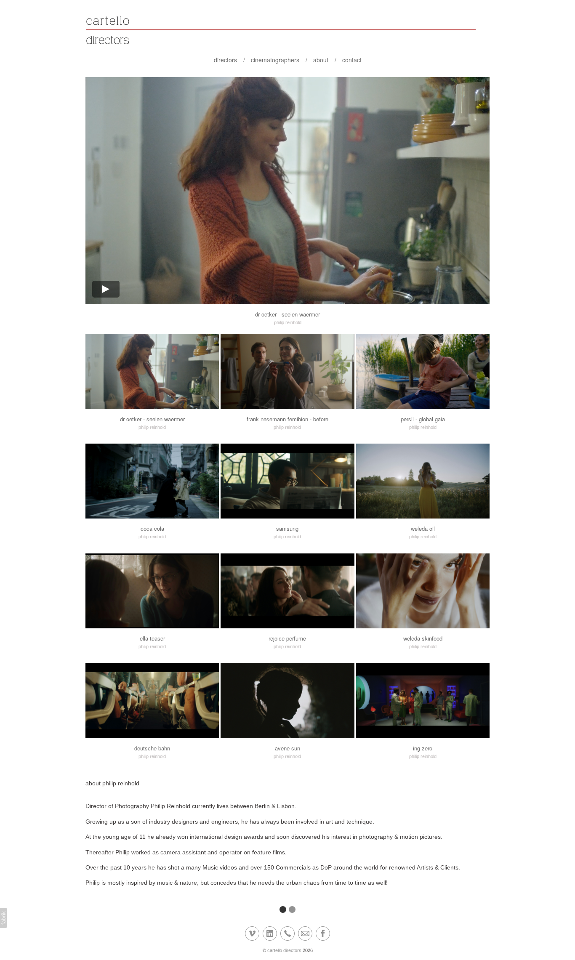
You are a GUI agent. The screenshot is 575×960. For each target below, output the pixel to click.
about (320, 60)
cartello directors (284, 950)
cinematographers (275, 60)
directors (225, 60)
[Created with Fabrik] (3, 918)
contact (352, 60)
